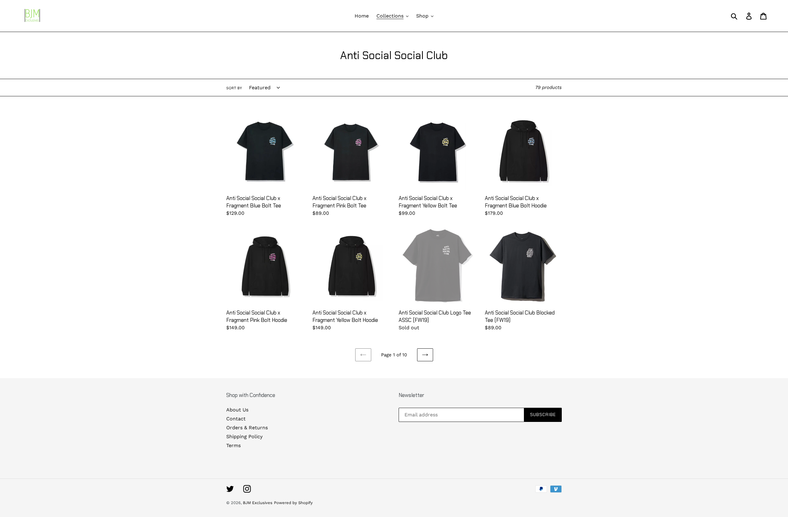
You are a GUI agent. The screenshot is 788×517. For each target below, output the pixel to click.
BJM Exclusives (257, 502)
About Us (237, 410)
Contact (236, 419)
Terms (233, 445)
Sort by (234, 88)
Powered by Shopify (293, 502)
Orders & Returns (247, 428)
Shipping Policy (244, 436)
